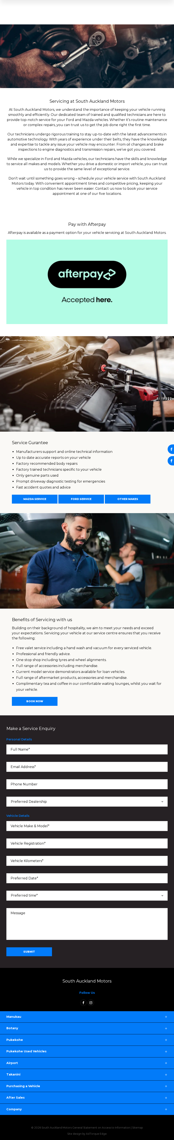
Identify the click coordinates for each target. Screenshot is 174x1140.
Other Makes (127, 499)
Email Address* (23, 767)
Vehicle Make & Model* (30, 826)
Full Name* (20, 749)
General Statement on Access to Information (101, 1127)
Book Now (34, 701)
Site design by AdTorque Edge (87, 1133)
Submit (29, 951)
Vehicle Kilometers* (27, 861)
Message (18, 913)
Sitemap (137, 1127)
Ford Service (81, 499)
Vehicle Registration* (28, 843)
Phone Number (24, 784)
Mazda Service (34, 499)
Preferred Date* (24, 878)
